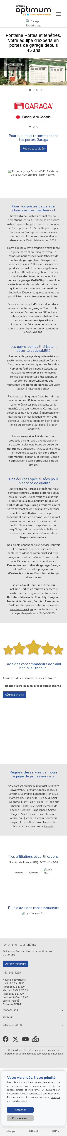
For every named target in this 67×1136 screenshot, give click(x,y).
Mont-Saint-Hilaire (32, 802)
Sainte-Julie (28, 806)
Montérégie (16, 798)
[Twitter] (16, 1040)
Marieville (52, 794)
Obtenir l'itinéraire (15, 964)
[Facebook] (6, 1040)
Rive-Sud (44, 798)
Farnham (31, 790)
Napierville (31, 798)
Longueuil (39, 794)
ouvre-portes (34, 461)
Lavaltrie (13, 794)
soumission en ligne (20, 328)
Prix (57, 1131)
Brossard (41, 785)
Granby (41, 790)
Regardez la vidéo (34, 148)
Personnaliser (20, 1118)
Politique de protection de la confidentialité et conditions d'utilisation (33, 1052)
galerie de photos (47, 296)
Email (35, 1131)
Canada (48, 826)
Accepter (20, 1110)
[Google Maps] (35, 1040)
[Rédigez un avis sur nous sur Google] (33, 913)
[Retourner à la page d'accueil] (33, 10)
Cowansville (17, 790)
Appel (12, 1131)
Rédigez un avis (14, 694)
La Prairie (26, 794)
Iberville (52, 790)
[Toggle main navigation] (58, 14)
